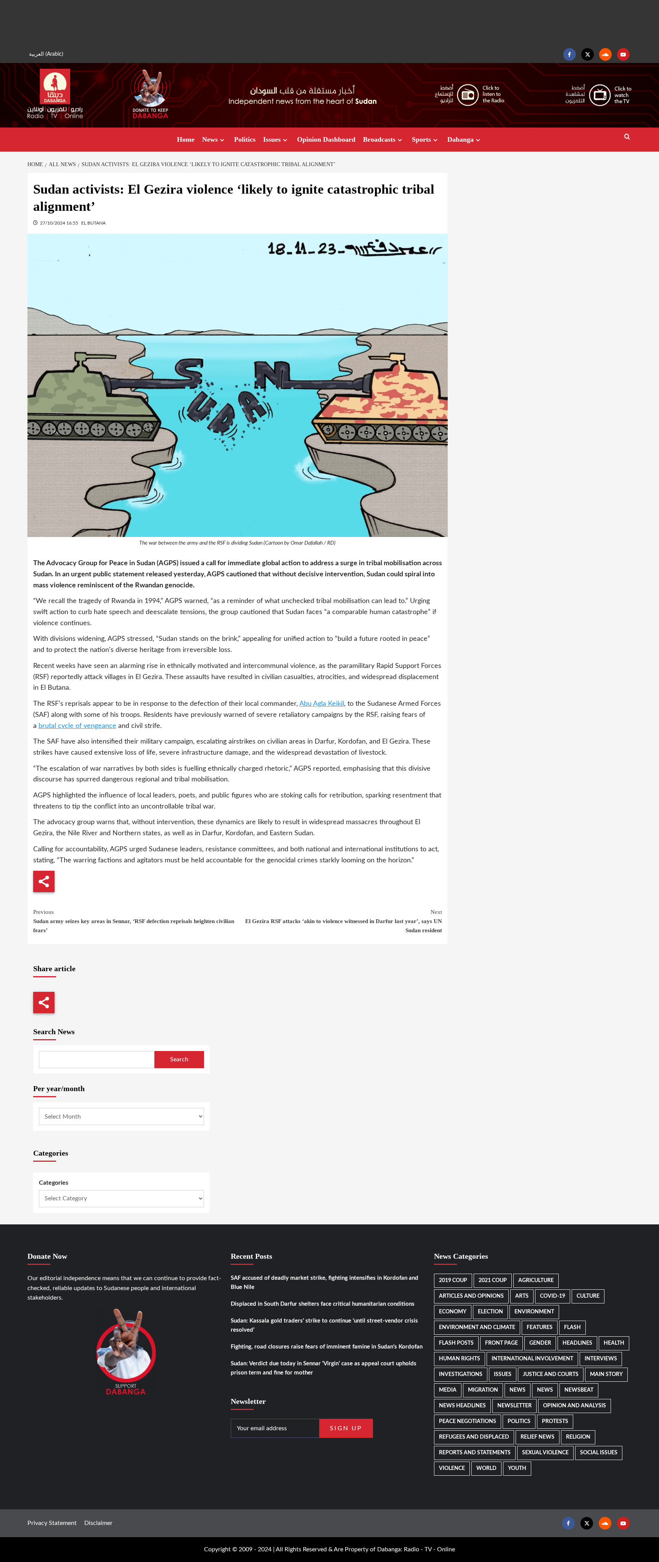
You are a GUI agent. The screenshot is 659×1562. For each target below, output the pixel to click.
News (210, 139)
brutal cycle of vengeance (77, 726)
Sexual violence (545, 1452)
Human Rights (459, 1358)
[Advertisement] (329, 23)
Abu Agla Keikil (321, 703)
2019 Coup (453, 1280)
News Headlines (462, 1405)
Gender (540, 1343)
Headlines (577, 1343)
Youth (517, 1468)
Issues (272, 139)
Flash (572, 1327)
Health (614, 1343)
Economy (452, 1312)
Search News (54, 1031)
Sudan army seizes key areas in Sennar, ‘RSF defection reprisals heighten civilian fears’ (133, 921)
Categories (53, 1183)
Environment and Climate (477, 1327)
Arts (522, 1296)
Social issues (598, 1452)
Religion (578, 1437)
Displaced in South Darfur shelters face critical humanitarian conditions (323, 1304)
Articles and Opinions (471, 1296)
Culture (588, 1296)
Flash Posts (456, 1343)
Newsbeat (578, 1390)
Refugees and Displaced (474, 1437)
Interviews (601, 1358)
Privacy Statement (52, 1523)
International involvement (532, 1358)
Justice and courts (551, 1374)
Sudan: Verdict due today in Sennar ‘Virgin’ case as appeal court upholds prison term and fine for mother (323, 1368)
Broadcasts (379, 139)
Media (447, 1390)
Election (490, 1312)
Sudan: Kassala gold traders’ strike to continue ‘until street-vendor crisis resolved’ (324, 1325)
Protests (555, 1421)
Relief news (538, 1437)
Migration (483, 1390)
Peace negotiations (467, 1421)
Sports (421, 139)
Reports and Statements (475, 1452)
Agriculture (536, 1280)
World (486, 1468)
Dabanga (460, 139)
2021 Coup (493, 1280)
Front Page (501, 1343)
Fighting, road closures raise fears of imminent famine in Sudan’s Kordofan (327, 1347)
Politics (245, 139)
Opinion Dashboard (326, 139)
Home (185, 139)
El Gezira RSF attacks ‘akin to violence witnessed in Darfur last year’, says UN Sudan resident (343, 921)
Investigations (460, 1374)
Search (179, 1059)
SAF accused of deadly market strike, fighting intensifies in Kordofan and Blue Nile (324, 1282)
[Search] (627, 137)
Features (540, 1327)
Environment (534, 1312)
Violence (452, 1468)
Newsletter (514, 1405)
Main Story (606, 1374)
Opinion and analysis (574, 1405)
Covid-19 (552, 1296)
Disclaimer (98, 1523)
